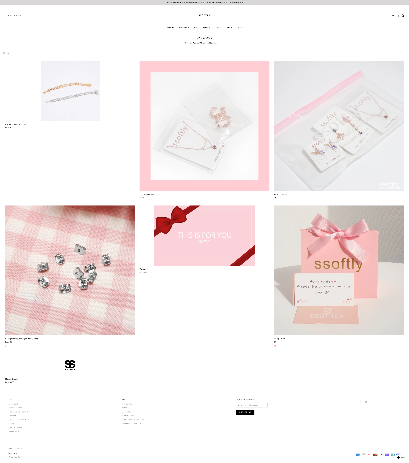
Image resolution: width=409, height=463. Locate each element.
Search (11, 424)
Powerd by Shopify (16, 457)
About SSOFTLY (15, 404)
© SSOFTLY (13, 453)
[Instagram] (366, 401)
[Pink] (275, 346)
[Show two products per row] (4, 53)
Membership (127, 404)
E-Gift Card (144, 269)
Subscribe (245, 412)
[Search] (398, 15)
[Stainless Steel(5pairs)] (7, 346)
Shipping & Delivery (16, 408)
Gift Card (239, 27)
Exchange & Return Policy (19, 420)
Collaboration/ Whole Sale (132, 424)
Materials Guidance (129, 416)
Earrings (195, 27)
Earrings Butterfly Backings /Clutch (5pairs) (21, 339)
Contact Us (13, 416)
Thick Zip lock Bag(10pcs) (149, 194)
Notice (124, 408)
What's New (170, 27)
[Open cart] (403, 15)
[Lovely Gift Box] (280, 339)
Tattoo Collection (183, 27)
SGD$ (7, 15)
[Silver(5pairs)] (9, 346)
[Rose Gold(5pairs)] (12, 346)
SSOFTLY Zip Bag (281, 194)
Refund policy (14, 432)
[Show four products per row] (8, 53)
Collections (229, 27)
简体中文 (16, 15)
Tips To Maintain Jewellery (19, 412)
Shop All (218, 27)
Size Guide (126, 412)
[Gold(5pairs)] (15, 346)
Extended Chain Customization (17, 124)
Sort (401, 53)
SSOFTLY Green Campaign (133, 420)
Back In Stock (207, 27)
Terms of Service (15, 428)
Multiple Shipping (12, 379)
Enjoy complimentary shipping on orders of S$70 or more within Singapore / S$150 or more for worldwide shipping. (204, 2)
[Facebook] (361, 401)
